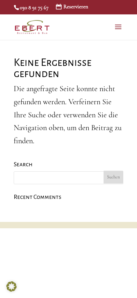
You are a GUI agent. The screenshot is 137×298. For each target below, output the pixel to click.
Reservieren (75, 7)
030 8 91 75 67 (34, 7)
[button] (11, 286)
